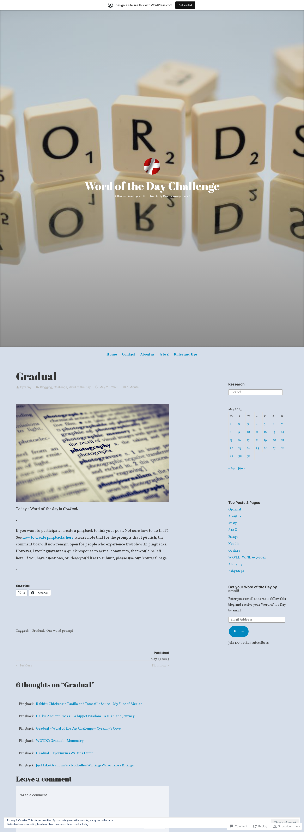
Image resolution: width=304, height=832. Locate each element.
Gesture (234, 551)
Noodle (233, 544)
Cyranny (25, 387)
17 (248, 440)
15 (231, 440)
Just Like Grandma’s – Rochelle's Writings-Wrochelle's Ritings (85, 765)
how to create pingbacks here (48, 537)
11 (257, 432)
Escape (233, 537)
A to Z (164, 354)
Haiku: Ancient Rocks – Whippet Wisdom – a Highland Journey (85, 716)
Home (112, 354)
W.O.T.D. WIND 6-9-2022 (247, 557)
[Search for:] (255, 392)
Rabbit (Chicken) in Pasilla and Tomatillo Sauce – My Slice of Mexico (89, 704)
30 (240, 456)
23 (240, 448)
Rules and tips (185, 354)
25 (257, 448)
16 (239, 440)
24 (249, 448)
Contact (128, 354)
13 (274, 432)
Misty (232, 523)
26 (265, 448)
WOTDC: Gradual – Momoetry (60, 740)
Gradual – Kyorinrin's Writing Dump (64, 753)
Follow (239, 631)
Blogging (46, 387)
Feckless (23, 666)
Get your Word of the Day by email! (252, 589)
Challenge (60, 387)
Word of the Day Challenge (152, 185)
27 (274, 448)
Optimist (234, 509)
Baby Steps (236, 571)
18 (257, 440)
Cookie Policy (81, 824)
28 (282, 448)
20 (274, 440)
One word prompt (59, 631)
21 (282, 440)
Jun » (241, 468)
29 (231, 456)
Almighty (235, 564)
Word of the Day (80, 387)
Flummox (159, 666)
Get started (185, 5)
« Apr (232, 468)
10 (248, 432)
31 (248, 456)
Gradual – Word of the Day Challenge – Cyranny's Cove (78, 728)
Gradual (37, 631)
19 (265, 440)
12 (265, 432)
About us (147, 354)
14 (282, 432)
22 (231, 448)
